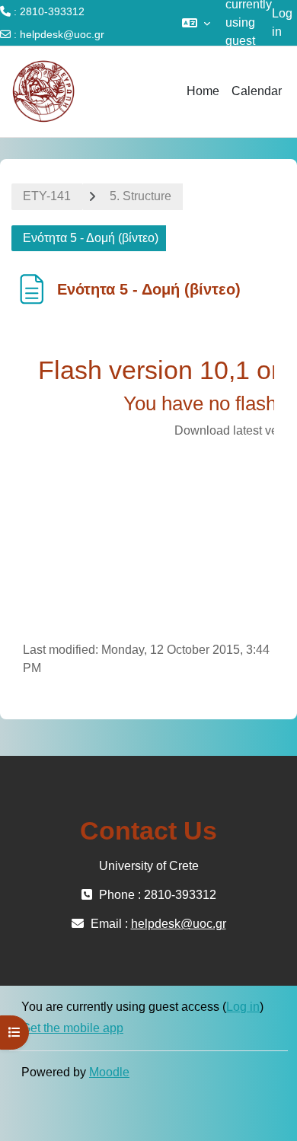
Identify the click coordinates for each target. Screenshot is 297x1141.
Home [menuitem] (203, 90)
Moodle (109, 1072)
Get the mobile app (72, 1027)
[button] (196, 23)
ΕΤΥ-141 (47, 196)
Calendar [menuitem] (257, 90)
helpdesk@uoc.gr (62, 34)
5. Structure (140, 196)
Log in (282, 22)
